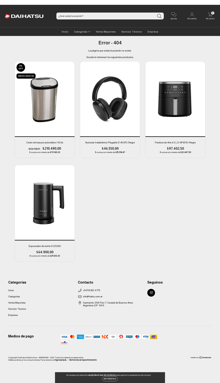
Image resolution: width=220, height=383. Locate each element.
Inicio (65, 31)
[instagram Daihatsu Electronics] (5, 2)
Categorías (81, 31)
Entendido (110, 379)
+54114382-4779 (91, 290)
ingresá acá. (60, 360)
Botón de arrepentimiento (83, 360)
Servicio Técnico (131, 31)
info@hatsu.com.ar (92, 296)
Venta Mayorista (106, 31)
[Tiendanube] (201, 358)
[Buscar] (159, 16)
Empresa (153, 31)
